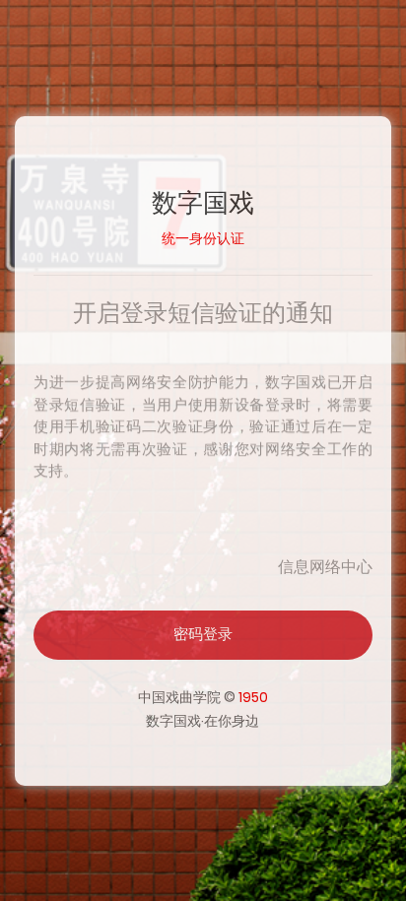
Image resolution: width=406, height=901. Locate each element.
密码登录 (203, 633)
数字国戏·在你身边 (202, 721)
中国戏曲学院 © (203, 697)
